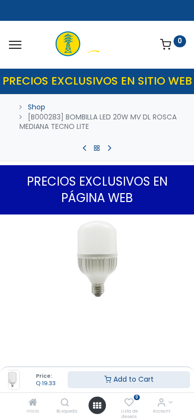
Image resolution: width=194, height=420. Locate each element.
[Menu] (15, 44)
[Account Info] (161, 403)
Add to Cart (132, 379)
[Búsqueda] (65, 403)
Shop (36, 107)
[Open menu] (97, 406)
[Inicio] (32, 403)
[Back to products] (97, 148)
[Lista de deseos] (129, 403)
